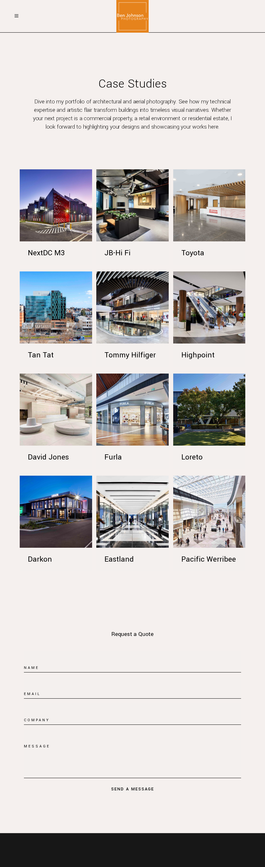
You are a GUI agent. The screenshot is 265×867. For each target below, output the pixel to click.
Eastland (119, 559)
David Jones (48, 457)
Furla (113, 457)
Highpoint (198, 355)
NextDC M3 (46, 253)
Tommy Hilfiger (130, 355)
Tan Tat (41, 355)
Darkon (40, 559)
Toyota (192, 253)
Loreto (192, 457)
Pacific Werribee (208, 559)
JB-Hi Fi (117, 253)
